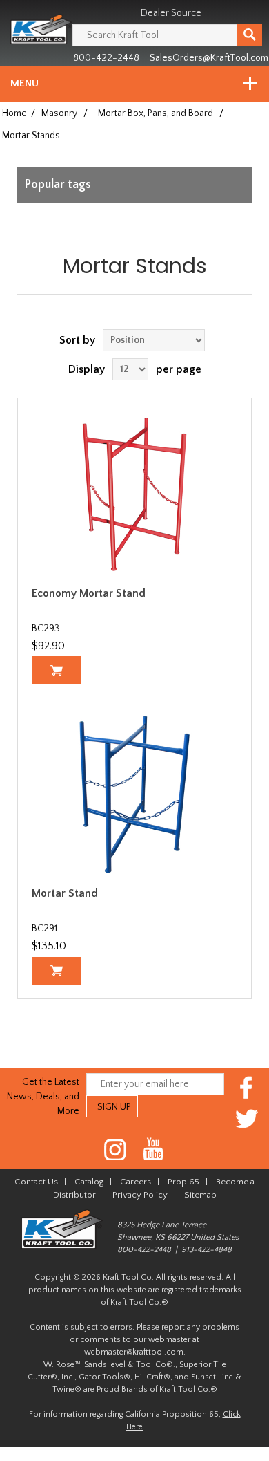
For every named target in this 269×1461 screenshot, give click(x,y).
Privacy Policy (140, 1195)
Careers (135, 1182)
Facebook (246, 1087)
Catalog (88, 1182)
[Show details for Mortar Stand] (134, 794)
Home (14, 113)
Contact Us (36, 1182)
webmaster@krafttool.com (133, 1352)
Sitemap (200, 1195)
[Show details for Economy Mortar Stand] (134, 494)
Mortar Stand (65, 893)
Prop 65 (183, 1182)
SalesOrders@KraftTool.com (209, 58)
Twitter (246, 1118)
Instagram (115, 1149)
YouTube (153, 1149)
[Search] (249, 35)
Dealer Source (171, 13)
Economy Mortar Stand (89, 593)
